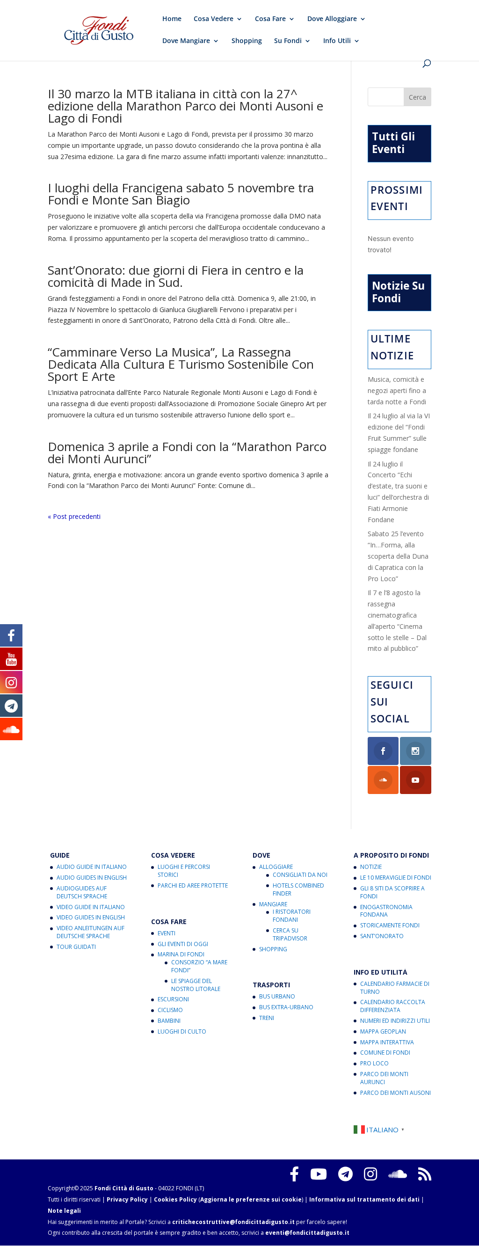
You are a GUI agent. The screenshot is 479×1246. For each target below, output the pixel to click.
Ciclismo (170, 1010)
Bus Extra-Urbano (286, 1007)
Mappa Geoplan (383, 1031)
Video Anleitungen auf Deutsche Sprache (90, 932)
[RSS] (424, 1173)
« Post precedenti (74, 516)
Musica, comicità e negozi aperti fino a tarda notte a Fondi (397, 390)
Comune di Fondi (385, 1053)
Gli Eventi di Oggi (183, 944)
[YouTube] (318, 1173)
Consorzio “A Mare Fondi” (199, 966)
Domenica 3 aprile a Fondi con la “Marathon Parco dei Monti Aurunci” (187, 452)
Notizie (371, 867)
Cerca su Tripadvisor (290, 934)
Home (171, 19)
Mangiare (273, 904)
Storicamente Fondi (390, 925)
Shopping (247, 41)
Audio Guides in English (92, 878)
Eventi (166, 933)
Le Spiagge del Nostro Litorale (195, 985)
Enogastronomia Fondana (386, 911)
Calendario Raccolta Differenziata (392, 1006)
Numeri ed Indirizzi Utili (395, 1021)
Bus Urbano (277, 996)
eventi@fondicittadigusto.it (307, 1233)
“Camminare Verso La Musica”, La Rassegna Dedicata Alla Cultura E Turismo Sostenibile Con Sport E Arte (181, 364)
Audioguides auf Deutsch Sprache (82, 892)
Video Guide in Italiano (91, 907)
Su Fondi (288, 41)
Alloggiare (276, 867)
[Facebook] (294, 1173)
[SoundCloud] (397, 1173)
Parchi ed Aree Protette (193, 885)
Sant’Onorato (382, 936)
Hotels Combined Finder (298, 889)
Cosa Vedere (213, 19)
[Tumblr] (345, 1173)
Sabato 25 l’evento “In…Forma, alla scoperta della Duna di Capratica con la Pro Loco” (398, 556)
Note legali (64, 1211)
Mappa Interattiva (387, 1042)
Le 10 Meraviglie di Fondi (395, 878)
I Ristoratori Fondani (292, 916)
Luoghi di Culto (182, 1031)
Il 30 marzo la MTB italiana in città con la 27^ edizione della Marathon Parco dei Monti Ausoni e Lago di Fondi (185, 105)
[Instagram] (370, 1173)
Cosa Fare (270, 19)
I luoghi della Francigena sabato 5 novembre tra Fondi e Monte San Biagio (181, 193)
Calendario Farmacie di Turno (394, 988)
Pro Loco (374, 1063)
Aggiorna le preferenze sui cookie (251, 1199)
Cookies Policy (175, 1199)
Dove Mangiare (186, 41)
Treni (266, 1018)
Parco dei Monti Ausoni (395, 1093)
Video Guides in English (91, 917)
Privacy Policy (127, 1199)
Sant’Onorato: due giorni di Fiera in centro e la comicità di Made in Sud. (176, 276)
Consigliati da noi (300, 875)
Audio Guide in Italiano (92, 867)
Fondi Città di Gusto (123, 1188)
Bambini (169, 1021)
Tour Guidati (76, 947)
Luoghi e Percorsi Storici (184, 871)
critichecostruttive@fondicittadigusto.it (233, 1222)
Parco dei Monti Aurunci (384, 1078)
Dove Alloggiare (332, 19)
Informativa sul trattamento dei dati (364, 1199)
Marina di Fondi (181, 954)
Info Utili (337, 41)
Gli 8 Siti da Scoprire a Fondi (392, 892)
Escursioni (173, 999)
